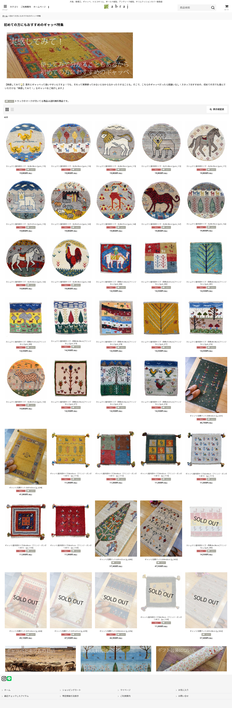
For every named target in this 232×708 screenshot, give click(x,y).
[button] (5, 7)
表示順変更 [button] (218, 109)
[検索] (213, 7)
